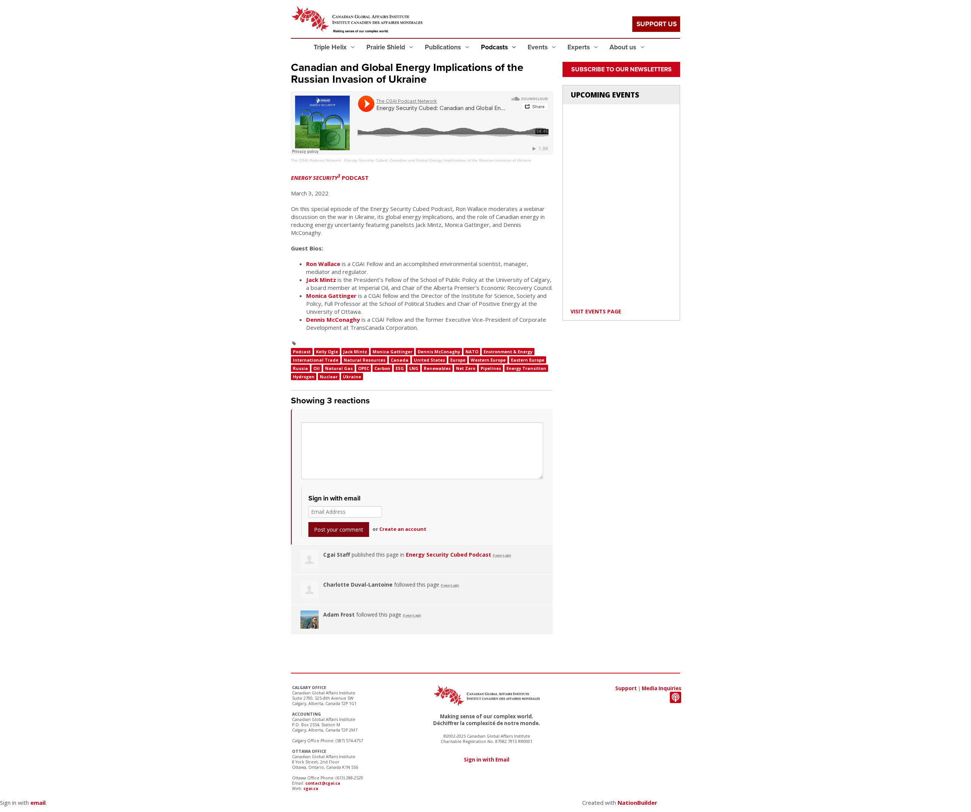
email (38, 802)
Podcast (302, 351)
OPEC (363, 368)
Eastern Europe (527, 360)
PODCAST (330, 177)
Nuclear (329, 376)
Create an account (402, 529)
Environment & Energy (508, 351)
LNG (413, 368)
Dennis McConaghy (333, 319)
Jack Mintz (321, 279)
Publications (443, 47)
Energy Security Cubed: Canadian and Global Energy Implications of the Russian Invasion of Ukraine (437, 160)
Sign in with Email (486, 759)
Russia (300, 368)
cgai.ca (310, 788)
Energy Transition (526, 368)
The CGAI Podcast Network (316, 160)
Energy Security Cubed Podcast (448, 554)
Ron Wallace (323, 264)
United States (429, 360)
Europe (457, 360)
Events (538, 47)
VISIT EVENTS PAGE (595, 311)
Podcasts (495, 47)
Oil (316, 368)
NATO (471, 351)
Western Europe (488, 360)
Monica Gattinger (331, 295)
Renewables (437, 368)
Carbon (382, 368)
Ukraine (352, 376)
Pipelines (491, 368)
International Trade (315, 360)
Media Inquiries (661, 688)
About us (624, 47)
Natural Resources (364, 360)
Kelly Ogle (327, 351)
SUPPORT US (656, 24)
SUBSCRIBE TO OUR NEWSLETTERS (621, 69)
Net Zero (465, 368)
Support (626, 688)
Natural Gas (339, 368)
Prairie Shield (386, 47)
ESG (400, 368)
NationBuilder (637, 802)
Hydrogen (303, 376)
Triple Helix (331, 47)
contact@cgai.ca (322, 783)
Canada (400, 360)
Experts (579, 47)
